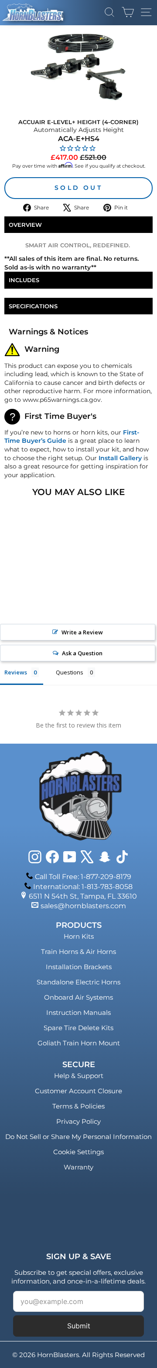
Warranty (78, 1167)
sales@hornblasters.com (83, 906)
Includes (24, 279)
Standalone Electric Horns (78, 982)
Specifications (33, 306)
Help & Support (78, 1075)
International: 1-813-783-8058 (83, 887)
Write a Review (82, 632)
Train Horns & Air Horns (78, 951)
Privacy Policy (78, 1121)
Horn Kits (79, 936)
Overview (25, 224)
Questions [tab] (69, 672)
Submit (78, 1325)
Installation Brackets (79, 967)
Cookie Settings (78, 1152)
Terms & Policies (78, 1106)
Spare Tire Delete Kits (78, 1028)
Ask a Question (82, 653)
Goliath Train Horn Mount (79, 1043)
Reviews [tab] (15, 672)
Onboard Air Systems (78, 997)
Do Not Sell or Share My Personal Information (78, 1136)
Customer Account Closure (78, 1091)
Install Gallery (120, 458)
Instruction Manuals (78, 1012)
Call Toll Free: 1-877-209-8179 (83, 877)
